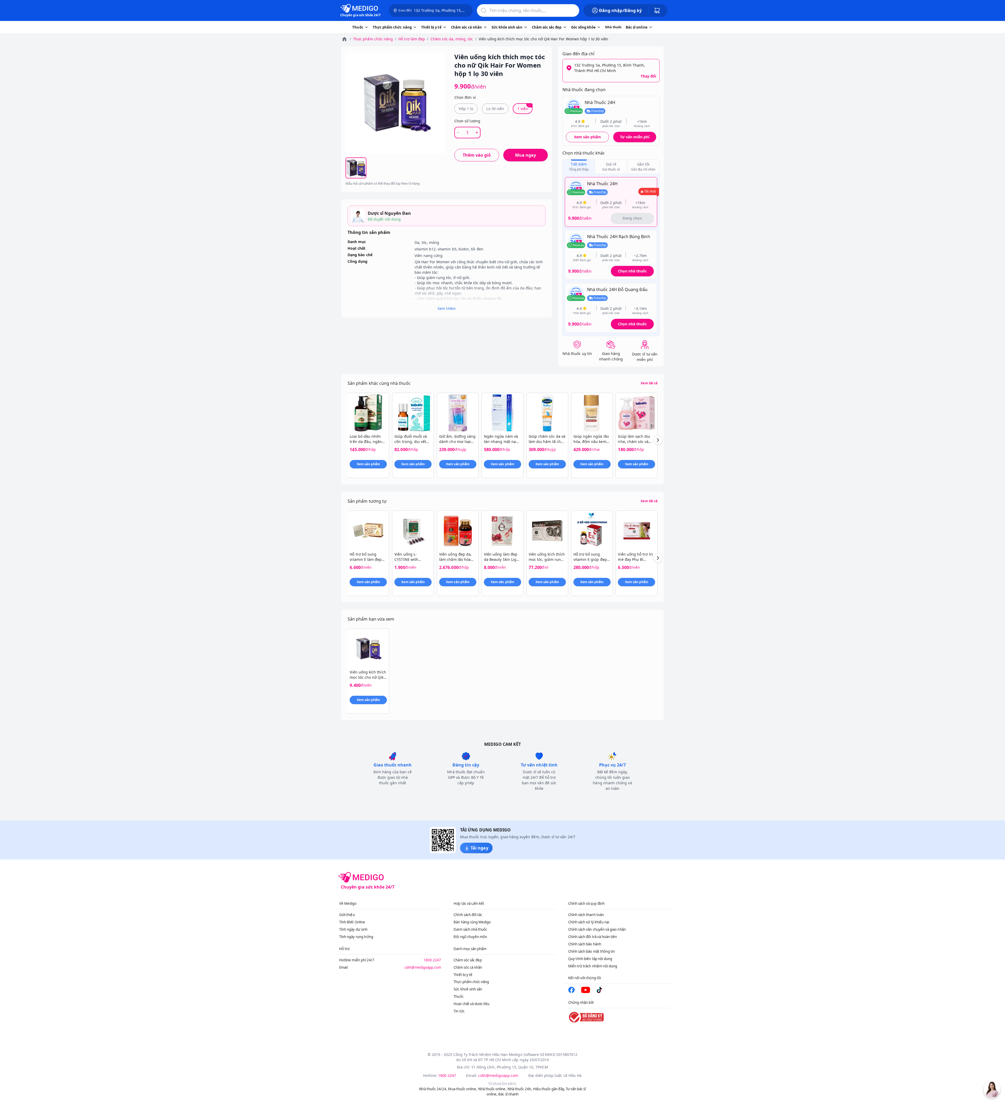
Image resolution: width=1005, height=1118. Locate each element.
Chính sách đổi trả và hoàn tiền (592, 936)
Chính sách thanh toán (586, 914)
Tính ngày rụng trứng (356, 936)
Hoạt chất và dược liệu (471, 1003)
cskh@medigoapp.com (422, 967)
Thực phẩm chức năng (373, 38)
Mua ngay (525, 155)
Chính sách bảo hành (584, 944)
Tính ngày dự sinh (353, 929)
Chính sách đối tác (468, 914)
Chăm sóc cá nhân (468, 967)
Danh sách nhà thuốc (470, 929)
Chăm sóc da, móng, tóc (452, 38)
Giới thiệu (347, 914)
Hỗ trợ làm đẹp (411, 38)
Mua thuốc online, (462, 1089)
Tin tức (459, 1011)
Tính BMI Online (352, 922)
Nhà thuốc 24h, (519, 1089)
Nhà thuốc (613, 27)
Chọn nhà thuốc (632, 270)
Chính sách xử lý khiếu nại (588, 922)
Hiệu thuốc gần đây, (549, 1089)
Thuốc (458, 996)
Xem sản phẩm (587, 136)
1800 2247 (432, 960)
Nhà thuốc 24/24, (433, 1089)
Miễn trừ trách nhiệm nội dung (592, 966)
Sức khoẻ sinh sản (468, 989)
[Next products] (658, 440)
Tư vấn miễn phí (634, 136)
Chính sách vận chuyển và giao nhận (597, 929)
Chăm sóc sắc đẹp (468, 960)
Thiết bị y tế (463, 974)
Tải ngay (479, 848)
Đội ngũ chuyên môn (470, 936)
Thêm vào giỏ (477, 155)
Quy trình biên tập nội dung (590, 958)
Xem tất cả (649, 383)
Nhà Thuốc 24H (600, 102)
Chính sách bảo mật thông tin (591, 951)
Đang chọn (632, 218)
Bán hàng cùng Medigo (472, 922)
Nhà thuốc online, (492, 1089)
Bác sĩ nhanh (508, 1094)
